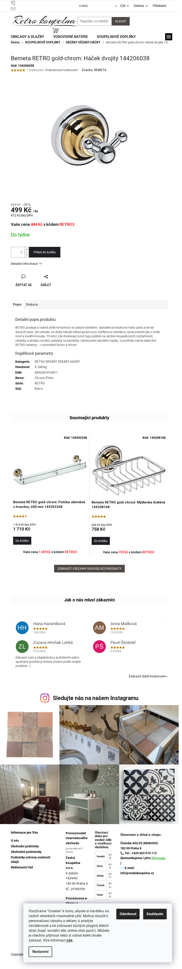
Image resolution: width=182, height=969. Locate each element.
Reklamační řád (22, 867)
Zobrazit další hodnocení (147, 676)
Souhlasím (154, 914)
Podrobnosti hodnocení (62, 70)
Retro (39, 388)
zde (69, 940)
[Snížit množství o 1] (26, 254)
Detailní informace (24, 263)
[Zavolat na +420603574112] (34, 3)
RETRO (40, 383)
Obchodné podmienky (26, 852)
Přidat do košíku (45, 252)
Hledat (120, 21)
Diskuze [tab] (32, 304)
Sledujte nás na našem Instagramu (95, 698)
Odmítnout (128, 914)
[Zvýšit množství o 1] (26, 249)
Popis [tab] (17, 304)
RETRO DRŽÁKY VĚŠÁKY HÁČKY (57, 361)
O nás (83, 6)
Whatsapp (158, 858)
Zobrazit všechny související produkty (89, 568)
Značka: (94, 70)
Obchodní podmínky (25, 846)
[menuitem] (27, 36)
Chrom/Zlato (44, 378)
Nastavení (40, 952)
